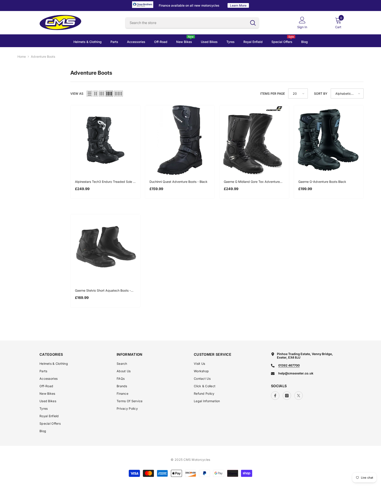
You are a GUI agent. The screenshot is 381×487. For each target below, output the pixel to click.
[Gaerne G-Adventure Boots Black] (329, 140)
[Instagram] (287, 395)
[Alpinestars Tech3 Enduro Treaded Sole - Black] (105, 140)
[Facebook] (275, 395)
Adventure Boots (43, 56)
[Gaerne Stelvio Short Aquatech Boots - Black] (105, 249)
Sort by (320, 93)
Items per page (272, 93)
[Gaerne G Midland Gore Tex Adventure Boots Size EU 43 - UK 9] (254, 140)
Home (21, 56)
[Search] (192, 22)
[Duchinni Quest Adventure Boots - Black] (180, 140)
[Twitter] (298, 395)
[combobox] (186, 22)
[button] (89, 93)
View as (76, 93)
